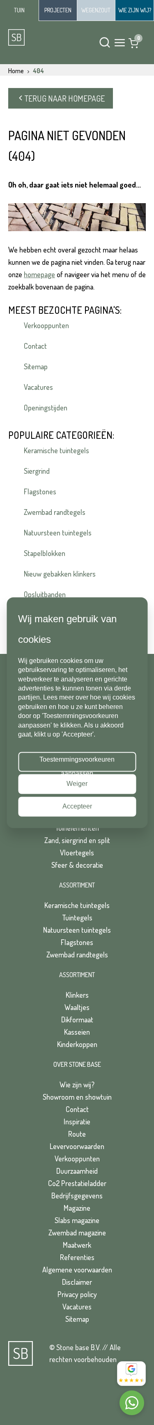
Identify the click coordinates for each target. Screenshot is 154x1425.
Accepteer (77, 806)
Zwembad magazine (77, 1232)
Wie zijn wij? (77, 1084)
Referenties (77, 1257)
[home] (37, 37)
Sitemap (36, 366)
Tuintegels (77, 917)
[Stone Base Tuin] (19, 10)
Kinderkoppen (77, 1044)
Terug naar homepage (65, 98)
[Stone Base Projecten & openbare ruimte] (58, 10)
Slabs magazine (77, 1220)
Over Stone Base (77, 1064)
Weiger (77, 784)
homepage (39, 274)
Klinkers (77, 994)
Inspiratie (77, 1121)
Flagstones (40, 491)
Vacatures (38, 387)
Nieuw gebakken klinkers (60, 573)
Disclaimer (77, 1281)
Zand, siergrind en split (77, 840)
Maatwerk (77, 1244)
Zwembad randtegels (54, 512)
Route (77, 1133)
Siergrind (37, 470)
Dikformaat (77, 1019)
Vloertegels (77, 852)
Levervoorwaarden (77, 1146)
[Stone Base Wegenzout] (96, 10)
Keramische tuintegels (56, 450)
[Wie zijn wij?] (134, 10)
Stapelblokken (44, 553)
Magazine (77, 1207)
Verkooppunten (46, 325)
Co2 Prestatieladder (77, 1183)
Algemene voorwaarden (77, 1269)
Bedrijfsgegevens (77, 1195)
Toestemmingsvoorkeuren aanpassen (77, 764)
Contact (35, 345)
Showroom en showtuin (77, 1096)
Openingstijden (45, 407)
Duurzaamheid (77, 1170)
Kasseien (77, 1031)
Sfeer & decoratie (77, 864)
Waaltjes (77, 1007)
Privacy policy (77, 1294)
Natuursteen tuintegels (58, 532)
